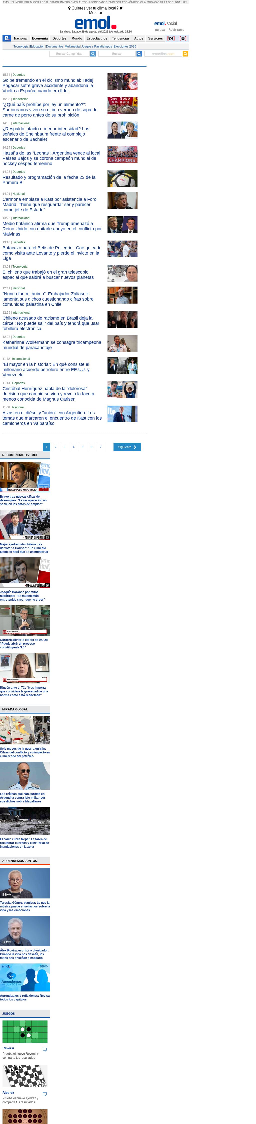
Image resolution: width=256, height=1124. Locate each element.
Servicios (155, 38)
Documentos (54, 46)
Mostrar (95, 13)
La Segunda (172, 2)
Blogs (34, 2)
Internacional (21, 123)
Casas (158, 2)
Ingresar (160, 30)
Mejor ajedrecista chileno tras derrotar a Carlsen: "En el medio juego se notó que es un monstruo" (25, 548)
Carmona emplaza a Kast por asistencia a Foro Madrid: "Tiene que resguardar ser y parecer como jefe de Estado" (49, 204)
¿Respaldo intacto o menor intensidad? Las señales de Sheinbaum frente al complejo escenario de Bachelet (45, 134)
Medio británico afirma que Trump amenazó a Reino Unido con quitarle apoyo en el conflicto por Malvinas (52, 229)
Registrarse (176, 30)
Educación (37, 46)
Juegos (8, 1013)
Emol (6, 2)
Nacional (21, 38)
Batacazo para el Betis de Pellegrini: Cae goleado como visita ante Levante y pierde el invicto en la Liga (52, 253)
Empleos (114, 2)
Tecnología (21, 46)
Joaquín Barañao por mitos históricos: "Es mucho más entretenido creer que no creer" (22, 595)
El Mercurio (20, 2)
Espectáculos (96, 38)
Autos (83, 2)
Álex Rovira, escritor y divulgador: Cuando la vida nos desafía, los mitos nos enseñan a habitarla (24, 954)
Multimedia (72, 46)
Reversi (8, 1048)
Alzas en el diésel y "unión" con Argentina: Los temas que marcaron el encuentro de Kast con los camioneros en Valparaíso (52, 418)
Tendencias (121, 38)
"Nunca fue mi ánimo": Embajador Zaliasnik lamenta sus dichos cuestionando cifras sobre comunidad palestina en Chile (48, 299)
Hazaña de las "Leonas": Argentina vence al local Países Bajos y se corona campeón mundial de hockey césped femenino (51, 158)
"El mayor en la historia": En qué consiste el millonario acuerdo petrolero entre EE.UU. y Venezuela (46, 369)
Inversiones (69, 2)
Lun (184, 2)
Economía (40, 38)
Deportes (59, 38)
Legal (44, 2)
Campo (54, 2)
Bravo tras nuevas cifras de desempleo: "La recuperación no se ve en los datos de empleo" (23, 500)
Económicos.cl (133, 2)
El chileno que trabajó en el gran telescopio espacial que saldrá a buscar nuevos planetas (48, 275)
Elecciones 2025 (125, 46)
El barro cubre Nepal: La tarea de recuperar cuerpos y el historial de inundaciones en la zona (24, 842)
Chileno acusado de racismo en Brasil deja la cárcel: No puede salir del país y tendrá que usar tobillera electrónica (50, 323)
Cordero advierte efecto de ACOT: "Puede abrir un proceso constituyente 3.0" (24, 643)
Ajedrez (8, 1092)
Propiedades (98, 2)
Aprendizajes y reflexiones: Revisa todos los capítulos (25, 997)
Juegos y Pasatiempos (96, 46)
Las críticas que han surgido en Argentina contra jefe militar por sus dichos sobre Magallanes (22, 797)
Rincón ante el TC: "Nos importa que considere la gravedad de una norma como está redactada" (24, 691)
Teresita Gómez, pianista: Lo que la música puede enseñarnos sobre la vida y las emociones (25, 906)
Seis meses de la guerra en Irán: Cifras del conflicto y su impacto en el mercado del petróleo (25, 752)
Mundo (77, 38)
